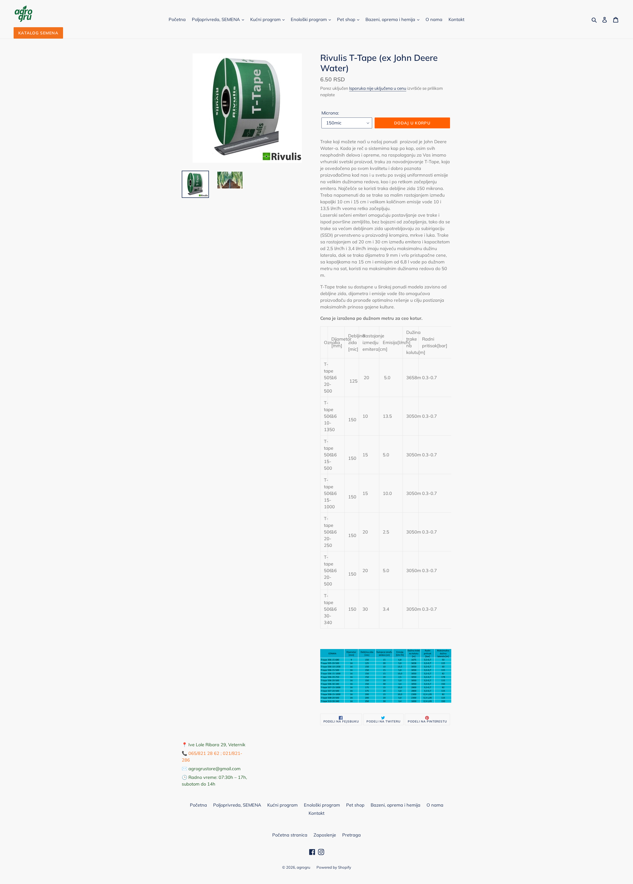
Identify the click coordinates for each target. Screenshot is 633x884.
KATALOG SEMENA (38, 32)
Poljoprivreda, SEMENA (216, 19)
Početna (177, 19)
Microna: (330, 113)
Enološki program (309, 19)
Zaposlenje (325, 835)
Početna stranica (289, 835)
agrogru (303, 867)
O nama (434, 19)
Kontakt (456, 19)
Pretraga (351, 835)
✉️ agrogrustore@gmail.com (211, 768)
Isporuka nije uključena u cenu (377, 88)
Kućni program (266, 19)
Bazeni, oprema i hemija (390, 19)
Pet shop (347, 19)
